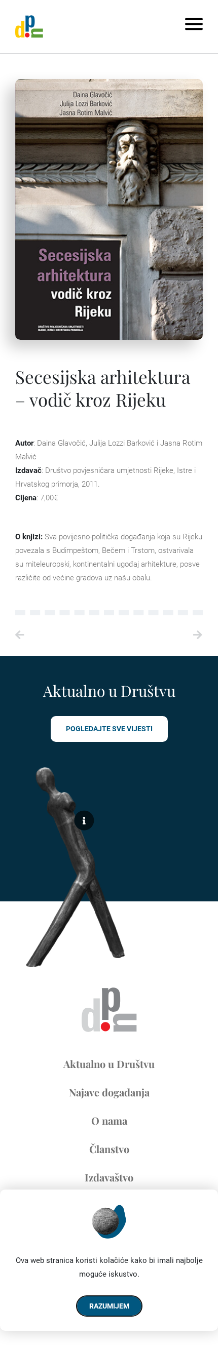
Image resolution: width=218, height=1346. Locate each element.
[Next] (156, 635)
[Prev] (62, 635)
